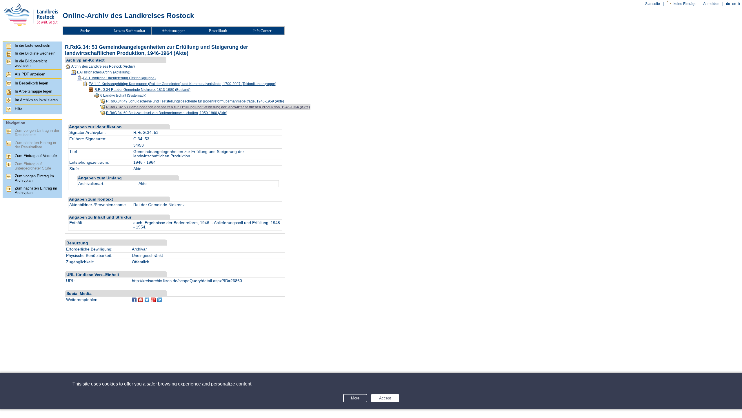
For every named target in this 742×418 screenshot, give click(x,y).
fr (739, 4)
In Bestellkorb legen (31, 83)
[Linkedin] (159, 300)
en (734, 4)
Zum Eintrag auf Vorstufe (36, 156)
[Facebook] (134, 300)
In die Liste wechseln (32, 45)
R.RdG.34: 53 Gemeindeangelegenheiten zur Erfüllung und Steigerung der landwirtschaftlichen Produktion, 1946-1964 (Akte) (208, 107)
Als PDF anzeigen (30, 74)
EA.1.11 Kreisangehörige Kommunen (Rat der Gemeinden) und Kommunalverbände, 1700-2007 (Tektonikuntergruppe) (182, 84)
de (728, 4)
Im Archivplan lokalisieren (36, 100)
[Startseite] (31, 28)
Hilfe (18, 109)
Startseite (652, 4)
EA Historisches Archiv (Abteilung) (103, 72)
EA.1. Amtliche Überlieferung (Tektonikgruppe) (119, 78)
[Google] (153, 300)
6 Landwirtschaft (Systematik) (123, 95)
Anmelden (711, 4)
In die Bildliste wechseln (35, 53)
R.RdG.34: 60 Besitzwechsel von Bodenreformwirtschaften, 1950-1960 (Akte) (166, 113)
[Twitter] (147, 300)
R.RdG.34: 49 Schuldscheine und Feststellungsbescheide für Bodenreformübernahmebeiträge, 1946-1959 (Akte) (195, 101)
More (355, 398)
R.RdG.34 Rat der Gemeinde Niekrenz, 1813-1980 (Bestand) (142, 90)
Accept (385, 398)
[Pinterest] (140, 300)
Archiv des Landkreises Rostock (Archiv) (103, 66)
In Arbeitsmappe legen (33, 91)
